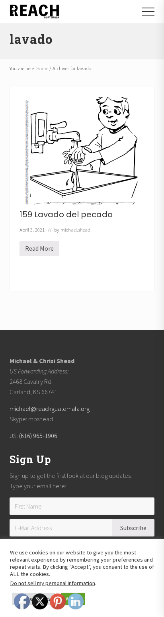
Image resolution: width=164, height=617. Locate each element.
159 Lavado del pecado (66, 214)
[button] (148, 12)
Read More (39, 250)
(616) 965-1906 (38, 436)
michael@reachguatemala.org (50, 409)
